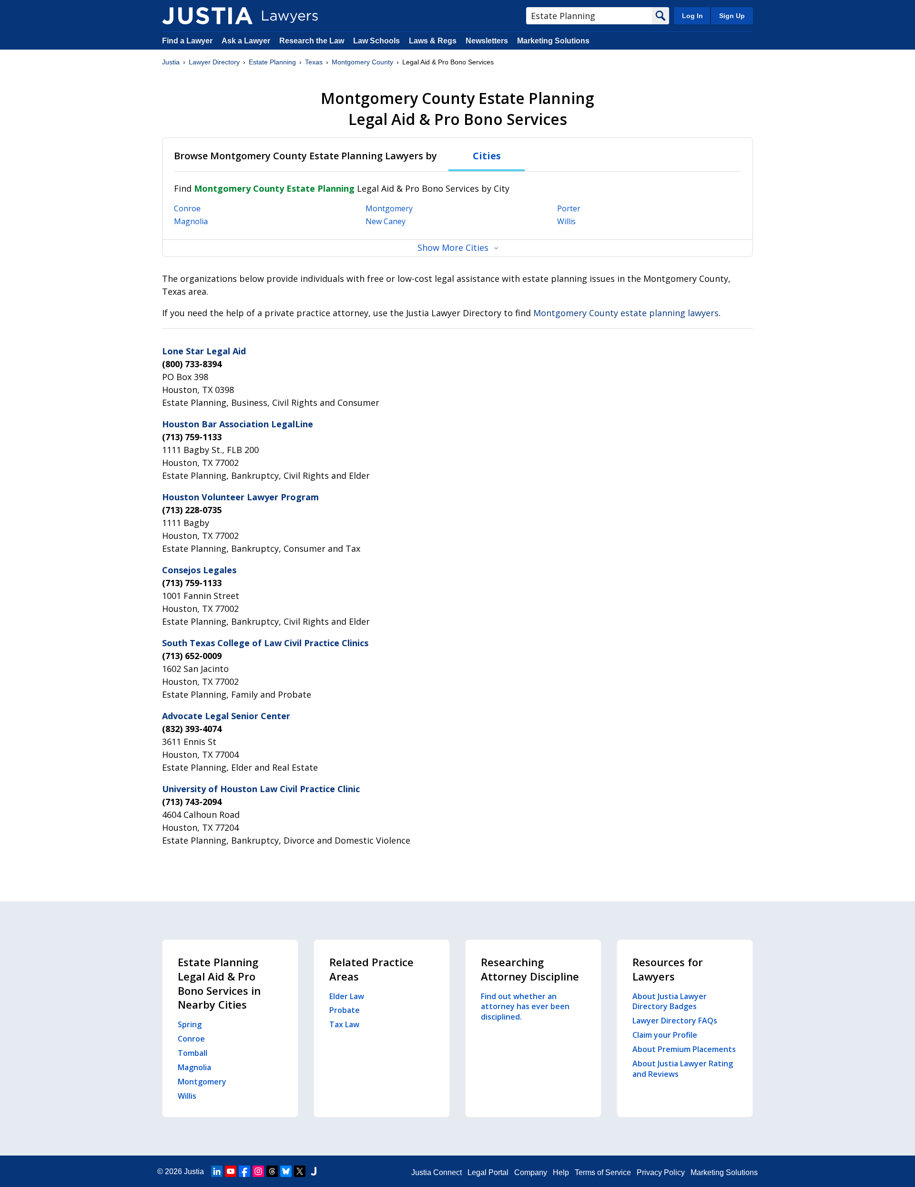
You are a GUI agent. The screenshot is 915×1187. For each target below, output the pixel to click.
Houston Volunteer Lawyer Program (240, 497)
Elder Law (346, 996)
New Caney (386, 221)
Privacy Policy (661, 1172)
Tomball (192, 1053)
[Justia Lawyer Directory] (207, 15)
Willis (566, 221)
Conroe (187, 208)
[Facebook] (244, 1171)
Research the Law (311, 41)
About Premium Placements (684, 1049)
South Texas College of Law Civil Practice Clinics (265, 643)
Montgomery (389, 208)
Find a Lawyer (187, 41)
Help (561, 1172)
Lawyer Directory (214, 62)
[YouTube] (230, 1171)
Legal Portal (488, 1172)
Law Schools (376, 41)
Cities (487, 155)
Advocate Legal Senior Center (226, 716)
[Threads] (272, 1171)
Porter (568, 208)
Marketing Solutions (553, 41)
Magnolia (191, 221)
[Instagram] (258, 1171)
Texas (314, 62)
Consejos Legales (199, 570)
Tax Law (344, 1024)
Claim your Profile (664, 1035)
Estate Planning (272, 62)
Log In (692, 16)
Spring (190, 1024)
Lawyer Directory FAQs (674, 1020)
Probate (344, 1010)
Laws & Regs (433, 41)
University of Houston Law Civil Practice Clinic (261, 789)
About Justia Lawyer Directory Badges (669, 1001)
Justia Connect (436, 1172)
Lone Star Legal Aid (204, 351)
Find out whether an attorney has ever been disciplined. (525, 1006)
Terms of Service (603, 1172)
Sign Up (732, 16)
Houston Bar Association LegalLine (237, 424)
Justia (171, 62)
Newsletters (487, 41)
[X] (299, 1171)
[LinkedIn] (217, 1171)
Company (530, 1172)
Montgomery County (362, 62)
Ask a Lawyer (247, 41)
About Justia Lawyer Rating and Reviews (682, 1068)
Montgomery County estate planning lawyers (626, 313)
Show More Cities (452, 247)
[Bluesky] (286, 1171)
